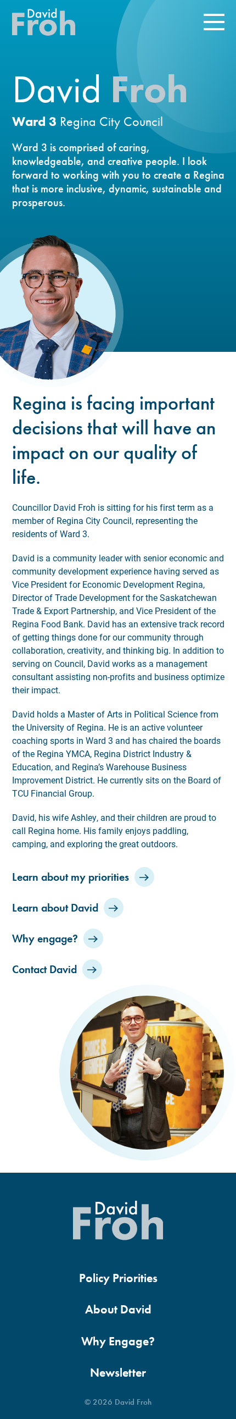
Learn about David (55, 908)
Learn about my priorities (70, 877)
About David (118, 1309)
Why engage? (45, 938)
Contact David (44, 969)
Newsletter (118, 1373)
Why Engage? (118, 1341)
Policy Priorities (118, 1278)
